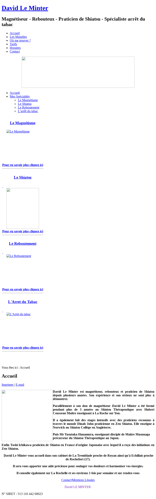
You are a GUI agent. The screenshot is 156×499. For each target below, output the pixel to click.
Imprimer (8, 384)
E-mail (20, 384)
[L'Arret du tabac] (22, 327)
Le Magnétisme (28, 100)
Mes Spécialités (20, 96)
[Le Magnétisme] (22, 146)
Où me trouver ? (20, 40)
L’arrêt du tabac (28, 111)
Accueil (15, 33)
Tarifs (13, 44)
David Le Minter (25, 8)
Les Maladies (18, 36)
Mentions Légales (83, 480)
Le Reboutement (28, 107)
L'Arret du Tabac (22, 302)
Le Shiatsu (24, 104)
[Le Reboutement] (22, 269)
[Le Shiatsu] (22, 206)
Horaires (15, 47)
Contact (15, 51)
